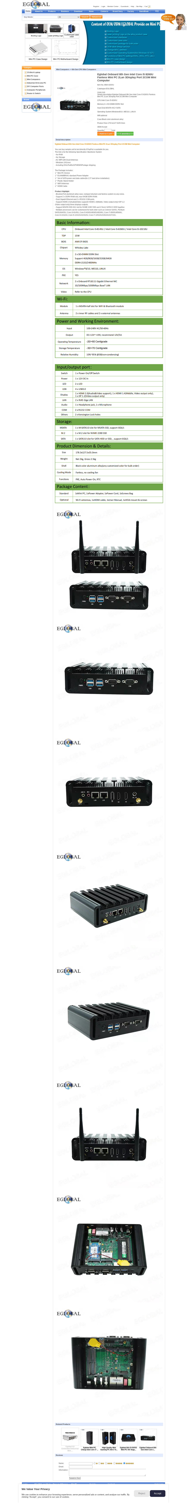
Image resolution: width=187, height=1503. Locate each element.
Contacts (104, 11)
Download (78, 11)
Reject (141, 1493)
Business (65, 11)
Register (96, 6)
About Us (39, 11)
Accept (157, 1493)
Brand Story (118, 11)
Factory (131, 11)
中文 (157, 11)
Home (28, 11)
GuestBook (144, 11)
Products (52, 11)
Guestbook (125, 6)
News (91, 11)
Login (103, 6)
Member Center (112, 6)
